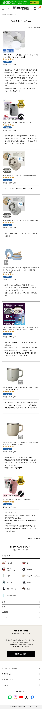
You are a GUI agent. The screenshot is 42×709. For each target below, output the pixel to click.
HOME (4, 14)
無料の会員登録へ (21, 654)
